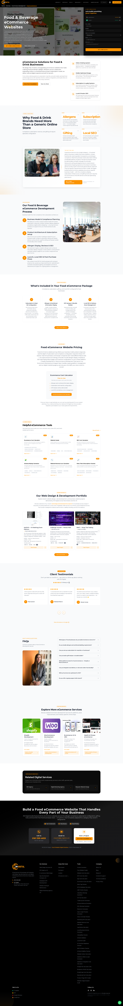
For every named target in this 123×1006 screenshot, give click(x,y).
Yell (15, 992)
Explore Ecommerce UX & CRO (70, 753)
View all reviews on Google (61, 622)
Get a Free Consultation (30, 84)
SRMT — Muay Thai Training (84, 527)
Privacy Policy (99, 881)
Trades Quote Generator (83, 900)
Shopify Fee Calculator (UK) (84, 966)
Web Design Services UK (46, 867)
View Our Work (45, 84)
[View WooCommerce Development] (51, 726)
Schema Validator (81, 937)
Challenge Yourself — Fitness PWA (60, 527)
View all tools (96, 430)
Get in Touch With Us (61, 327)
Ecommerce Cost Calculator (84, 881)
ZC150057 (91, 995)
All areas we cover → (63, 876)
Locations (85, 2)
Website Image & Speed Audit (83, 981)
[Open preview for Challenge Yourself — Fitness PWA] (71, 547)
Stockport (61, 870)
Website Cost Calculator (83, 873)
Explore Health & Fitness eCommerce (91, 753)
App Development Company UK (44, 877)
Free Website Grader (82, 870)
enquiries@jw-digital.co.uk (61, 838)
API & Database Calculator (84, 887)
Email (89, 37)
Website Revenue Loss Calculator (83, 923)
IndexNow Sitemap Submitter (82, 894)
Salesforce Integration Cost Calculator (84, 962)
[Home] (23, 866)
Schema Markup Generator (84, 903)
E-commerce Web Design (46, 873)
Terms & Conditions (101, 878)
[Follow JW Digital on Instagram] (91, 990)
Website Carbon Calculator (84, 954)
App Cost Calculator (82, 878)
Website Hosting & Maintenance (44, 886)
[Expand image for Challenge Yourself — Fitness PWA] (61, 518)
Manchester (61, 867)
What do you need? (90, 33)
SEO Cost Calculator (82, 876)
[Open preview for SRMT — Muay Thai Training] (98, 547)
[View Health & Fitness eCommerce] (91, 726)
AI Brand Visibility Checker (83, 951)
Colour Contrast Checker (83, 916)
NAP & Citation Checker (83, 948)
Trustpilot (16, 990)
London (60, 873)
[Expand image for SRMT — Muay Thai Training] (88, 518)
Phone (87, 28)
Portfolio (65, 2)
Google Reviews (18, 995)
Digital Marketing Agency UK (46, 891)
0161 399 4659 (39, 838)
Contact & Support (101, 876)
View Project (34, 547)
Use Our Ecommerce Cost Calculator (61, 394)
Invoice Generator (81, 867)
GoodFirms (16, 997)
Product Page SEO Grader (84, 978)
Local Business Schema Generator (83, 931)
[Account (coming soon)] (110, 2)
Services (57, 2)
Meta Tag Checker (82, 884)
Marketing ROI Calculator (83, 919)
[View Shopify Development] (31, 726)
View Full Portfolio (60, 554)
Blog (97, 870)
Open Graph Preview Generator (82, 913)
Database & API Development (43, 881)
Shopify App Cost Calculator (84, 972)
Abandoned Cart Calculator (84, 975)
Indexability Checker (82, 935)
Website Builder (95, 2)
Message (89, 42)
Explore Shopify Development (29, 753)
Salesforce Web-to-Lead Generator (83, 958)
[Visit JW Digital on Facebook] (88, 990)
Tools (70, 2)
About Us (98, 867)
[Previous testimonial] (59, 612)
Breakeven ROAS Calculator (84, 969)
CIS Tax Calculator (82, 897)
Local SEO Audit (81, 940)
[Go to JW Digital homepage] (6, 2)
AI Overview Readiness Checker (83, 944)
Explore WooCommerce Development (50, 753)
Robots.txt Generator (82, 909)
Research (98, 873)
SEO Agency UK (44, 870)
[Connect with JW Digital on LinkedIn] (94, 990)
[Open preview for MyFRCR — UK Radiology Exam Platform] (45, 547)
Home (3, 5)
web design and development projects (62, 503)
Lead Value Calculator (83, 927)
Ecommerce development (18, 5)
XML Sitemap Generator (83, 906)
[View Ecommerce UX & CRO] (71, 726)
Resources (77, 2)
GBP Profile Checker (82, 890)
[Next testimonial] (63, 612)
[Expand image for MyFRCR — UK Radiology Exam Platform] (35, 518)
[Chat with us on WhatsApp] (119, 1002)
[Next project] (99, 531)
